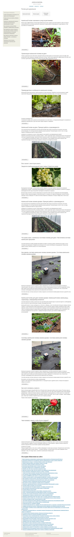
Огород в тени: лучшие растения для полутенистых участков (36, 517)
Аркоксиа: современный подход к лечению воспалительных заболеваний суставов (11, 23)
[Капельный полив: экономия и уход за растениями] (46, 37)
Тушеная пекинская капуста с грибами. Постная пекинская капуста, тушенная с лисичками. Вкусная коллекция (46, 504)
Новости (36, 6)
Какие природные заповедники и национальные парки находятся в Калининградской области (42, 459)
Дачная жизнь (37, 2)
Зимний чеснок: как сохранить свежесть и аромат (33, 521)
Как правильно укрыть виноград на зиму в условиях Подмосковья (37, 522)
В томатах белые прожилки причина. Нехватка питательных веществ (38, 513)
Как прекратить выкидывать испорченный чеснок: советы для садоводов (38, 479)
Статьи (41, 6)
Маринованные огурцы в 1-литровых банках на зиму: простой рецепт (37, 462)
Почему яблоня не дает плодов (29, 489)
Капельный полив (26, 13)
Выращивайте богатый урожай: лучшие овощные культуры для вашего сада (39, 518)
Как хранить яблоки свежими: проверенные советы (33, 464)
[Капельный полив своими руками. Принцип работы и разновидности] (46, 223)
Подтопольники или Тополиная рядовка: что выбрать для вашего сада (38, 486)
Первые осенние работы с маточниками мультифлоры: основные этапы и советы (40, 477)
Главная (31, 6)
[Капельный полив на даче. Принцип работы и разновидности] (46, 149)
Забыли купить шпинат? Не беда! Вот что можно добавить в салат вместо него (40, 526)
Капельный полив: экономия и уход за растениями (37, 20)
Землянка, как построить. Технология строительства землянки (9, 41)
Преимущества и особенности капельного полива (36, 90)
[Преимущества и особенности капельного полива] (46, 106)
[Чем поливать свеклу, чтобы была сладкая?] (46, 431)
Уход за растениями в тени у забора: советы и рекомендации (36, 502)
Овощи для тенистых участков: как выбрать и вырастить (35, 514)
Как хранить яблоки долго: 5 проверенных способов (33, 467)
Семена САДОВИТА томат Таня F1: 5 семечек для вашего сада (36, 475)
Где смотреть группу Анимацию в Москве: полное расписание (36, 474)
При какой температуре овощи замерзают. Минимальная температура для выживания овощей (43, 500)
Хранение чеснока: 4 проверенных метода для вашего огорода (36, 481)
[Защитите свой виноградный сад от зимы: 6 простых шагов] (46, 177)
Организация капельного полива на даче (33, 53)
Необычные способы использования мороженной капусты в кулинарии (38, 524)
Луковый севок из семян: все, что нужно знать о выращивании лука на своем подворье (41, 497)
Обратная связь (48, 533)
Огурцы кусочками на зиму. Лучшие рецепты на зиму (34, 499)
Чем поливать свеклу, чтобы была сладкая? (35, 420)
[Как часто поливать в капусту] (46, 407)
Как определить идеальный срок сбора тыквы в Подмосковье (36, 488)
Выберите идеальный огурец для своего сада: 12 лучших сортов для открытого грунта (41, 496)
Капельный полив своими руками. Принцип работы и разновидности (42, 201)
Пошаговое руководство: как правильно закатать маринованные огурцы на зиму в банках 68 (42, 460)
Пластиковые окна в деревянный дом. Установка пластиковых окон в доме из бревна (41, 515)
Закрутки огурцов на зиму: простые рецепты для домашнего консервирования (39, 470)
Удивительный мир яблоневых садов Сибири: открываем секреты (37, 491)
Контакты (26, 533)
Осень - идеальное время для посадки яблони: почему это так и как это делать (39, 492)
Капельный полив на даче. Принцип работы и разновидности (40, 127)
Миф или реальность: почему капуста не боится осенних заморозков (37, 525)
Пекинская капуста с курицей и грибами (31, 503)
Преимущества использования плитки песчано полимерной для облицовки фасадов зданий (42, 528)
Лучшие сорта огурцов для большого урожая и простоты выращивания (38, 493)
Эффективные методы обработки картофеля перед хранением (36, 520)
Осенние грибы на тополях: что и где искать (32, 485)
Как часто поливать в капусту (30, 388)
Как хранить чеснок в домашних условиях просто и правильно (36, 482)
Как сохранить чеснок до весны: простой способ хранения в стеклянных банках (40, 478)
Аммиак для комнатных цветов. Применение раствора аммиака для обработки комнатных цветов (44, 506)
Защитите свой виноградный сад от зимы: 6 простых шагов (39, 166)
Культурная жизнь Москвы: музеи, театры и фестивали (34, 466)
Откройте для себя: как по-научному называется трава (34, 468)
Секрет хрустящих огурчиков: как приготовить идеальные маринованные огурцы (40, 473)
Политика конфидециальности (29, 534)
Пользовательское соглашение (32, 533)
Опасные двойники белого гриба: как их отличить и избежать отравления (38, 529)
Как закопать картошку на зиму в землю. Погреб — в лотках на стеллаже (11, 37)
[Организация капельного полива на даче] (46, 72)
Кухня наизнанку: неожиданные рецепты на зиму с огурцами (36, 471)
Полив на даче (36, 13)
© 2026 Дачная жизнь (7, 533)
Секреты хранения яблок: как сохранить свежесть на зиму (34, 463)
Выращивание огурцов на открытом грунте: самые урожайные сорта (37, 495)
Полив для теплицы (46, 14)
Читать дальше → (25, 49)
